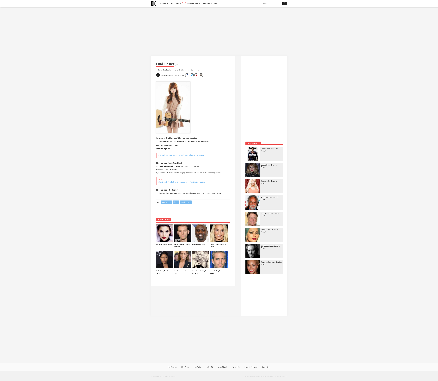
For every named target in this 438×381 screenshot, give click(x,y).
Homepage (164, 3)
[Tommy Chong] (252, 202)
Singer (175, 202)
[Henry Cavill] (252, 154)
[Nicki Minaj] (164, 259)
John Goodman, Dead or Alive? (270, 214)
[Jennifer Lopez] (182, 259)
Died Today (185, 367)
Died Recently (172, 367)
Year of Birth (236, 367)
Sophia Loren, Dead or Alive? (269, 230)
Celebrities (206, 3)
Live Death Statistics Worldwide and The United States (181, 181)
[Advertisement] (219, 30)
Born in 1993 (166, 202)
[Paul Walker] (219, 259)
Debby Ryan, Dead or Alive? (269, 166)
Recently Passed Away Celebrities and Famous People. (181, 155)
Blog (215, 3)
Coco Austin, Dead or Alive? (269, 182)
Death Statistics (176, 3)
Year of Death (222, 367)
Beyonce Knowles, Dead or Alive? (271, 263)
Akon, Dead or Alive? (199, 244)
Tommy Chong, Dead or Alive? (270, 198)
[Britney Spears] (219, 233)
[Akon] (200, 233)
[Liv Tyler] (164, 233)
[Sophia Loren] (252, 235)
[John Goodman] (252, 219)
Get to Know (266, 367)
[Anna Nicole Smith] (200, 259)
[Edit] (177, 64)
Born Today (197, 367)
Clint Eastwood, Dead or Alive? (270, 247)
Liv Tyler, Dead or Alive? (164, 244)
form (219, 173)
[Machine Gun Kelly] (182, 233)
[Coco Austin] (252, 186)
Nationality (210, 367)
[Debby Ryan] (252, 170)
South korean (186, 202)
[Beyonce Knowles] (252, 267)
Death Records (192, 3)
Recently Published (251, 367)
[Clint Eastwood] (252, 251)
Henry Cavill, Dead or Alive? (269, 149)
